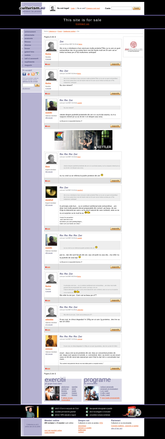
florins (48, 54)
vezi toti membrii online (53, 430)
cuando (48, 112)
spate (74, 391)
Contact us (82, 24)
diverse (28, 45)
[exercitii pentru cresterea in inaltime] (82, 417)
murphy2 (49, 200)
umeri (63, 395)
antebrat (64, 389)
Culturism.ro (52, 31)
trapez (74, 393)
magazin (28, 65)
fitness (28, 42)
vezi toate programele (110, 398)
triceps (74, 395)
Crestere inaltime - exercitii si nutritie (124, 426)
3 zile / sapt (105, 395)
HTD (101, 423)
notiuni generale (107, 387)
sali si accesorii (31, 58)
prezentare (82, 426)
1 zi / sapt (104, 391)
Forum (60, 31)
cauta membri (49, 432)
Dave (47, 166)
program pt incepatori (109, 389)
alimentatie (29, 35)
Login (73, 8)
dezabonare (26, 88)
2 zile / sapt (105, 393)
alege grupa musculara (67, 399)
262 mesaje (49, 354)
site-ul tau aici (116, 428)
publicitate (82, 430)
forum (27, 48)
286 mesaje (49, 118)
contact (81, 432)
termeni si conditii (84, 428)
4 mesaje (48, 59)
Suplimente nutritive (69, 31)
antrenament (30, 32)
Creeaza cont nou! (93, 8)
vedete (28, 55)
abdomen (65, 387)
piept (74, 389)
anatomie (29, 38)
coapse (64, 393)
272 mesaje (49, 324)
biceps (64, 391)
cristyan (48, 349)
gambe (74, 387)
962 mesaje (49, 172)
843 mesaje (49, 205)
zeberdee (49, 319)
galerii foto (29, 52)
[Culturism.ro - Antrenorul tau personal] (32, 9)
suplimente (29, 62)
